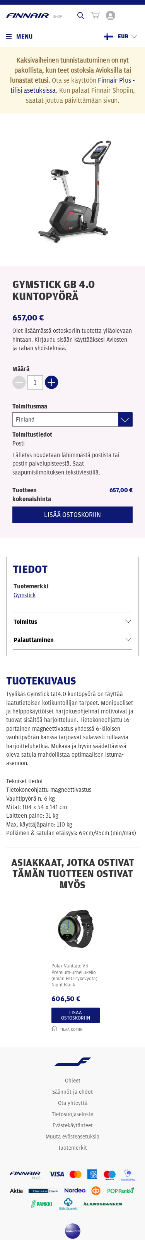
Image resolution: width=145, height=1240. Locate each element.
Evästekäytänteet (73, 1125)
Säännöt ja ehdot (72, 1091)
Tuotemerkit (72, 1147)
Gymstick (25, 595)
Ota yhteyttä (72, 1102)
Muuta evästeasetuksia (72, 1136)
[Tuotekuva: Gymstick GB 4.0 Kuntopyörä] (73, 192)
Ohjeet (72, 1080)
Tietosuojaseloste (72, 1114)
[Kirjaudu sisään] (110, 15)
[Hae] (81, 15)
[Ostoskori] (95, 15)
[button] (19, 382)
